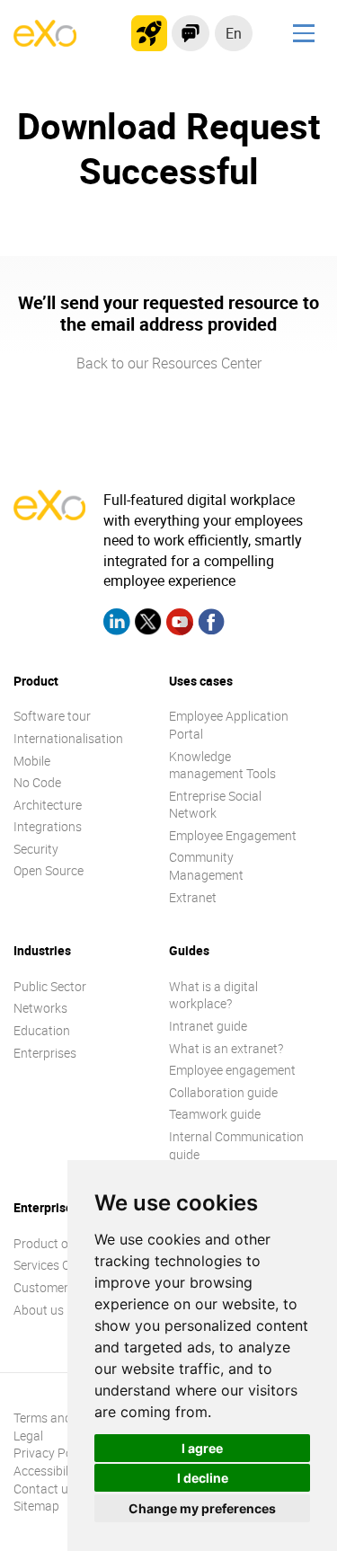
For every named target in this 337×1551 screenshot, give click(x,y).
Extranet (193, 897)
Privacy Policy (52, 1452)
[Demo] (190, 33)
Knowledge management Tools (222, 765)
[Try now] (149, 33)
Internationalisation (68, 738)
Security (35, 848)
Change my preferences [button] (202, 1508)
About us (38, 1309)
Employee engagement (232, 1069)
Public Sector (49, 986)
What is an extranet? (226, 1048)
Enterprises (44, 1052)
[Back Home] (44, 41)
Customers (44, 1287)
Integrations (47, 826)
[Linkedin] (116, 624)
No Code (37, 782)
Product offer (50, 1243)
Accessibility (47, 1470)
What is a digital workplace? (213, 995)
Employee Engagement (233, 835)
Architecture (47, 804)
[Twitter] (148, 624)
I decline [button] (202, 1477)
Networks (40, 1007)
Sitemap (36, 1505)
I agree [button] (202, 1448)
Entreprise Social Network (215, 804)
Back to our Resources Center (169, 363)
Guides (189, 950)
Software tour (52, 715)
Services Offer (51, 1264)
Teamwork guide (215, 1113)
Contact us (44, 1488)
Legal (28, 1435)
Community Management (206, 865)
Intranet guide (208, 1025)
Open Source (48, 870)
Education (41, 1030)
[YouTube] (179, 624)
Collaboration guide (223, 1092)
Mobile (31, 760)
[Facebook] (211, 624)
